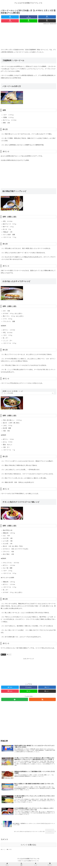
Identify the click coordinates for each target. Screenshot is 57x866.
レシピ (9, 654)
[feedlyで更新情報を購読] (14, 699)
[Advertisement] (28, 35)
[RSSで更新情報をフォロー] (42, 699)
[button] (52, 393)
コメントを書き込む (28, 845)
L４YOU (4, 654)
